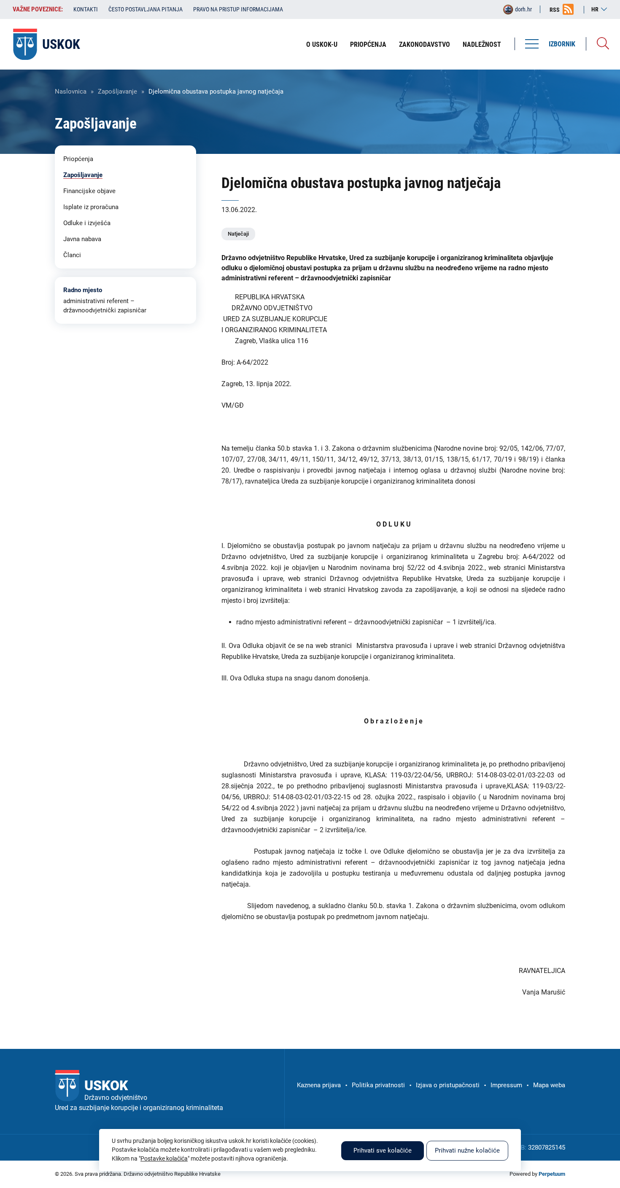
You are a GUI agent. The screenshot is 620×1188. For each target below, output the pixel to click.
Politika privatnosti (378, 1085)
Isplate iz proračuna (91, 207)
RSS (555, 9)
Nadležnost (482, 44)
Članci (72, 255)
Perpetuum (552, 1174)
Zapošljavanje (117, 91)
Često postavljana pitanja (145, 9)
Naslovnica (70, 91)
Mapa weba (549, 1085)
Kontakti (85, 9)
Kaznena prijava (319, 1085)
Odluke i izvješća (87, 223)
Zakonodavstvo (424, 44)
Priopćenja (368, 44)
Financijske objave (89, 191)
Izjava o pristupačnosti (448, 1085)
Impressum (506, 1085)
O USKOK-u (321, 44)
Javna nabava (82, 239)
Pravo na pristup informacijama (238, 9)
